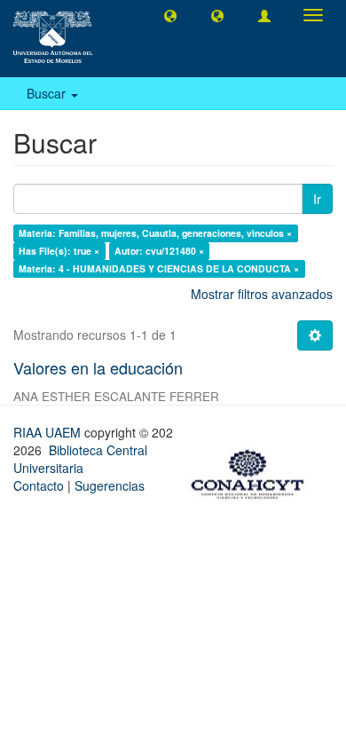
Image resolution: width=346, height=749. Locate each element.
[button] (170, 15)
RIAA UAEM (48, 432)
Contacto (38, 485)
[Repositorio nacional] (253, 471)
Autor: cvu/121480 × (159, 250)
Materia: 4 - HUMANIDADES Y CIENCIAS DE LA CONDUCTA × (159, 268)
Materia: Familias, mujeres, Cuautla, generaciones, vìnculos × (155, 233)
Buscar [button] (48, 93)
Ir (317, 199)
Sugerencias (110, 485)
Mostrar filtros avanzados (262, 294)
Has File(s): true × (59, 250)
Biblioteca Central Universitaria (80, 459)
